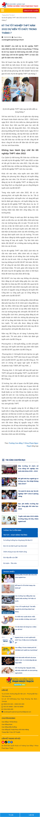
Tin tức (11, 15)
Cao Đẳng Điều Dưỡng (9, 727)
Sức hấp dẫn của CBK (10, 557)
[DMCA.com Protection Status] (20, 685)
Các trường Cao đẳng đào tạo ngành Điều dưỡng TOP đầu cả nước (25, 598)
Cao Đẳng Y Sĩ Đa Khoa (9, 722)
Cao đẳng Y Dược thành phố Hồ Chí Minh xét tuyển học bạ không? (26, 649)
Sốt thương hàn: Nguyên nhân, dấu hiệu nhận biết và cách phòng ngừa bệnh (26, 670)
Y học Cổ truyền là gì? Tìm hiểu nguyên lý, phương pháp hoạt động (25, 609)
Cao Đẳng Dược (7, 724)
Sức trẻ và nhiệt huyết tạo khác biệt (15, 546)
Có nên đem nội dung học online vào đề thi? (25, 628)
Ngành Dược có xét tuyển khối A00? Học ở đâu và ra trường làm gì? (26, 640)
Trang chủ (5, 15)
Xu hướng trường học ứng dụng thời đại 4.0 (17, 540)
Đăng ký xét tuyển (31, 10)
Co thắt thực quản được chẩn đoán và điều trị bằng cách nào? (25, 618)
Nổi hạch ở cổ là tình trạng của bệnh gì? (25, 587)
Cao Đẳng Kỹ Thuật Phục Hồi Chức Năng (15, 729)
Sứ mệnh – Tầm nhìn (10, 563)
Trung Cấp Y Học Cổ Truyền (11, 732)
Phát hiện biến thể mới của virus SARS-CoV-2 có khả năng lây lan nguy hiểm (26, 660)
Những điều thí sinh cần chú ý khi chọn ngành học (26, 576)
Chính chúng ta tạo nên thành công (15, 552)
